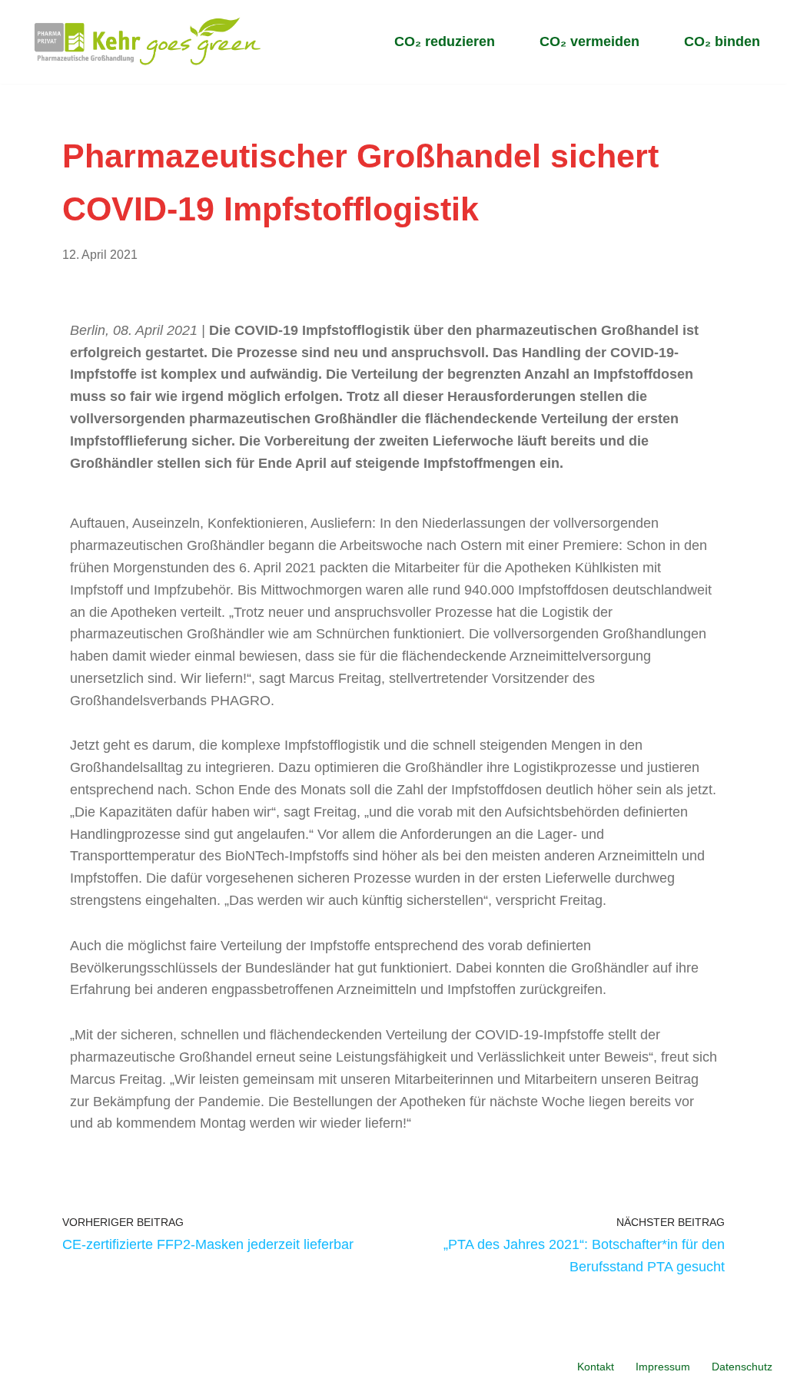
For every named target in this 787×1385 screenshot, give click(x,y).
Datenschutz (742, 1366)
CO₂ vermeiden (589, 41)
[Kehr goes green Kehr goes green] (149, 42)
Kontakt (595, 1366)
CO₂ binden (722, 41)
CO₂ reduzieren (444, 41)
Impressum (663, 1366)
